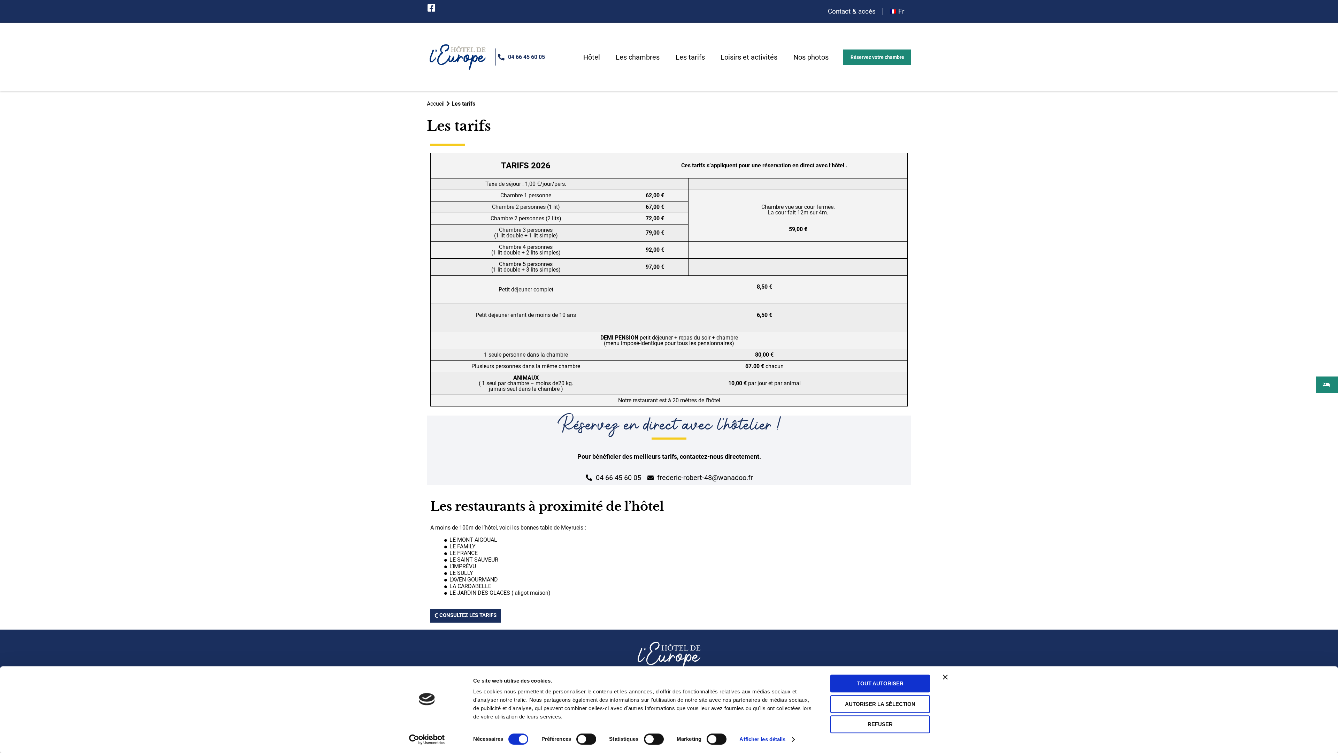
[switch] (586, 739)
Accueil (436, 103)
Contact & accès (852, 11)
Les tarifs (690, 57)
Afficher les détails (762, 739)
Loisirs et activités (749, 57)
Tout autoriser (880, 683)
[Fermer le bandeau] (945, 677)
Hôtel (591, 57)
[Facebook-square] (431, 7)
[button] (877, 57)
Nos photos (811, 57)
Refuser (880, 724)
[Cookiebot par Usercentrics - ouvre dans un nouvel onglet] (427, 739)
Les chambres (638, 57)
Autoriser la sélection (880, 704)
